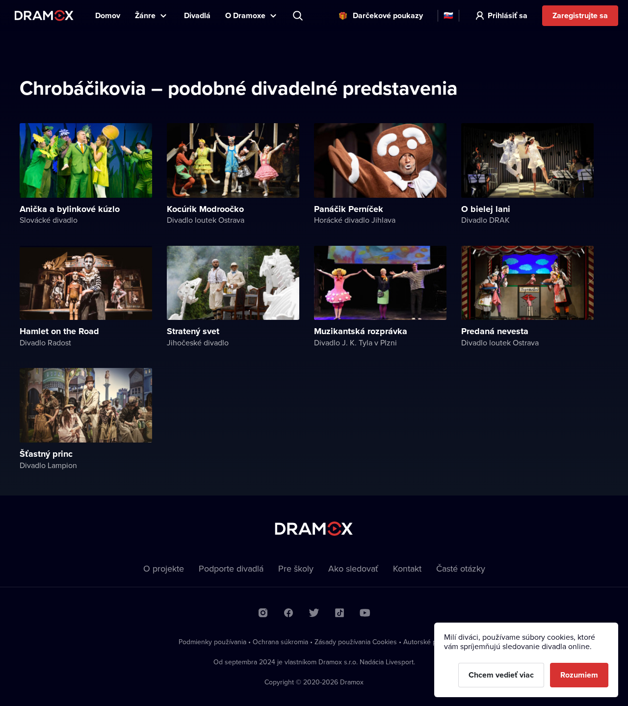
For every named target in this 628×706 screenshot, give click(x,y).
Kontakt (407, 568)
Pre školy (296, 568)
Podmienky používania (212, 642)
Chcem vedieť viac (501, 674)
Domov (107, 15)
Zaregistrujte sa (580, 15)
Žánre (145, 15)
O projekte (163, 568)
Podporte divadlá (231, 568)
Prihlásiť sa (507, 15)
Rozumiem (579, 674)
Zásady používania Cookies (355, 642)
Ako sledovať (353, 568)
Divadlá (197, 15)
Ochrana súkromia (280, 642)
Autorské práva (426, 642)
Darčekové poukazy (388, 15)
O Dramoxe (245, 15)
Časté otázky (460, 568)
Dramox (44, 15)
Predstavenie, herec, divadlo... (298, 15)
